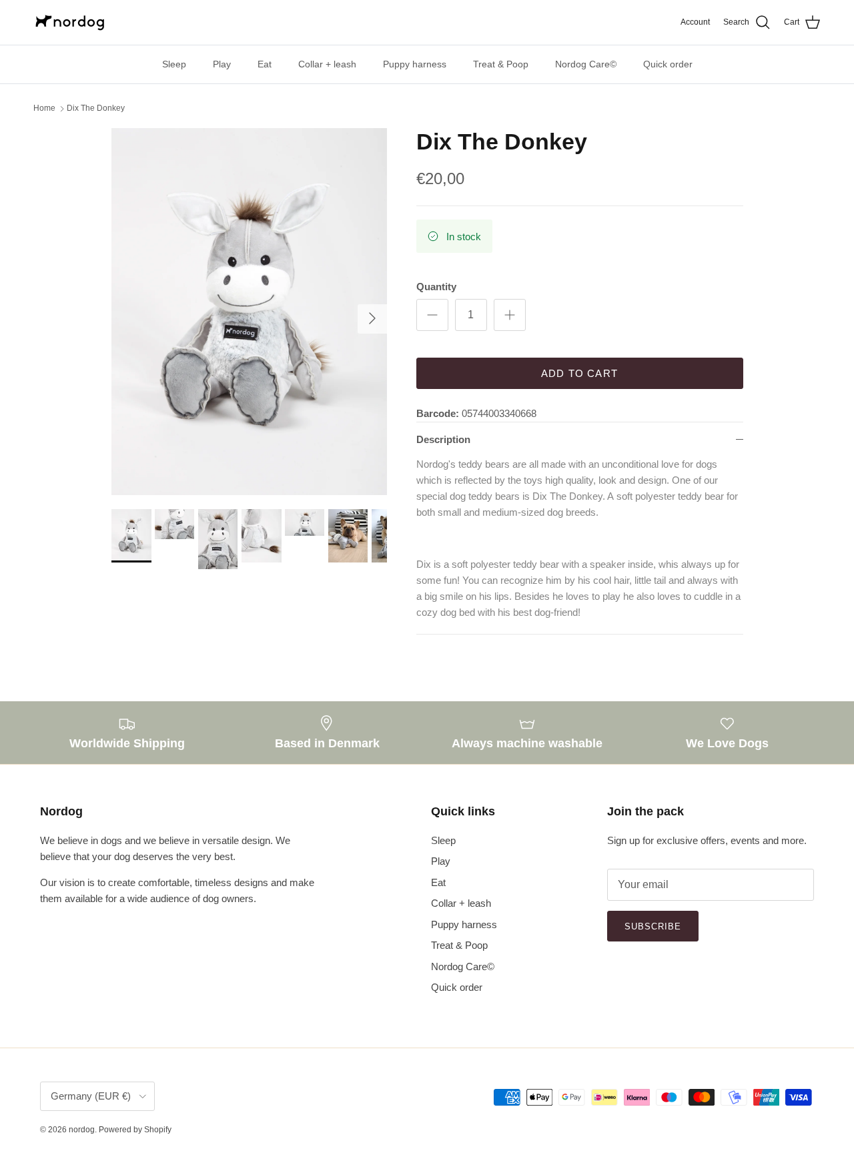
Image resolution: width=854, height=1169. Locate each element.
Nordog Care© (585, 64)
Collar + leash (327, 64)
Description (443, 439)
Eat (265, 64)
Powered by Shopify (135, 1129)
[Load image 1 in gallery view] (249, 312)
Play (222, 64)
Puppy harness (414, 64)
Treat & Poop (500, 64)
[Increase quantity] (510, 315)
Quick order (668, 64)
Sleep (174, 64)
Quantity (436, 286)
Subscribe (652, 926)
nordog (82, 1129)
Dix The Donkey (96, 108)
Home (44, 108)
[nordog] (70, 22)
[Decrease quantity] (432, 315)
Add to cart (579, 373)
